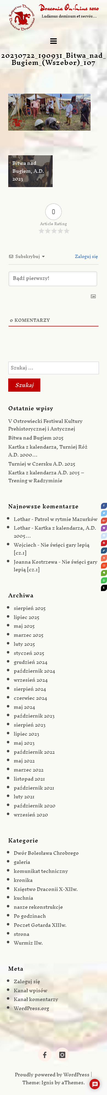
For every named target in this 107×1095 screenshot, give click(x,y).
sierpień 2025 (30, 608)
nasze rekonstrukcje (38, 907)
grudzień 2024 (30, 662)
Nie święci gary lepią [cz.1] (51, 548)
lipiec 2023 (26, 733)
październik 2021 (34, 787)
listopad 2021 (29, 778)
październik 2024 (34, 671)
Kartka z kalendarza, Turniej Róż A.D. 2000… (48, 450)
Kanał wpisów (30, 990)
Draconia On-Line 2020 (69, 8)
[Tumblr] (104, 588)
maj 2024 (24, 707)
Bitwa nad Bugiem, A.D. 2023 (28, 171)
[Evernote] (104, 573)
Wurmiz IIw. (28, 942)
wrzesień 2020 (31, 814)
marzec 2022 (28, 769)
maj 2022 (24, 760)
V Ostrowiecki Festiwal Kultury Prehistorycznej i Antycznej (45, 425)
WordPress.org (31, 1008)
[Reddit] (104, 536)
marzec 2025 (29, 635)
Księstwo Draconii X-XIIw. (46, 889)
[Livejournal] (104, 551)
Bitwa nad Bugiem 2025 (36, 437)
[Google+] (104, 521)
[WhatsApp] (104, 580)
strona (21, 934)
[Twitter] (104, 513)
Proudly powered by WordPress (52, 1074)
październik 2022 (34, 752)
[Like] (104, 528)
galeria (22, 862)
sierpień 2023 (30, 724)
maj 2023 (24, 743)
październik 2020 (34, 805)
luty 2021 (24, 796)
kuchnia (23, 898)
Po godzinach (30, 916)
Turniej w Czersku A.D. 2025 (41, 463)
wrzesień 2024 (31, 680)
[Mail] (104, 566)
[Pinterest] (104, 543)
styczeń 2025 (29, 653)
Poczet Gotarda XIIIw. (40, 925)
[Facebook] (104, 506)
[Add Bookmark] (104, 558)
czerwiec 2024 (30, 698)
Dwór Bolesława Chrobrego (46, 853)
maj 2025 (24, 626)
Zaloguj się (86, 256)
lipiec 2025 (27, 617)
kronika (23, 880)
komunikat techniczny (41, 871)
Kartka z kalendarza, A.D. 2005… (55, 531)
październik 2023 (34, 715)
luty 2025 (24, 644)
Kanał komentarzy (36, 999)
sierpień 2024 (30, 689)
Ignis (47, 1082)
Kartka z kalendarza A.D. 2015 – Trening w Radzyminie (46, 476)
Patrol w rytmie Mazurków (66, 519)
